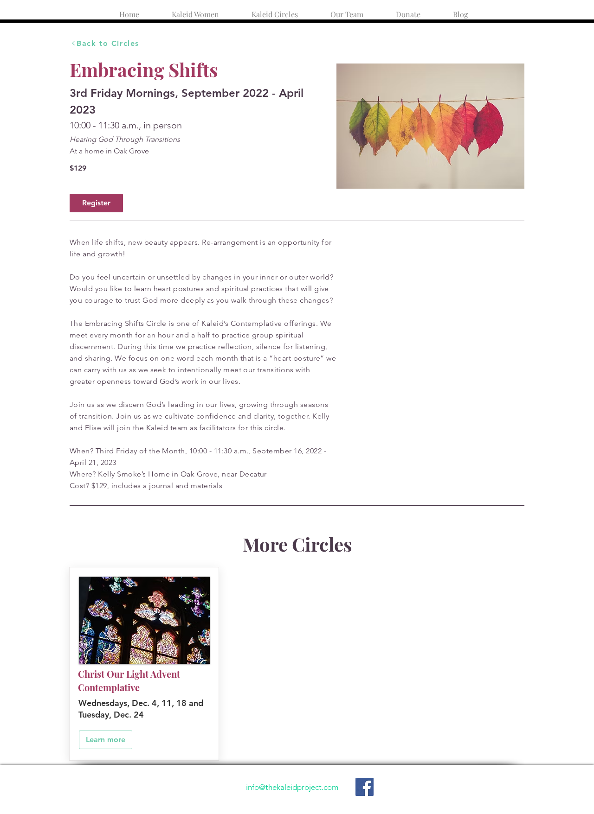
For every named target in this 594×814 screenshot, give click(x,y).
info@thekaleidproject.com (292, 787)
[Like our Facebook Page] (364, 787)
